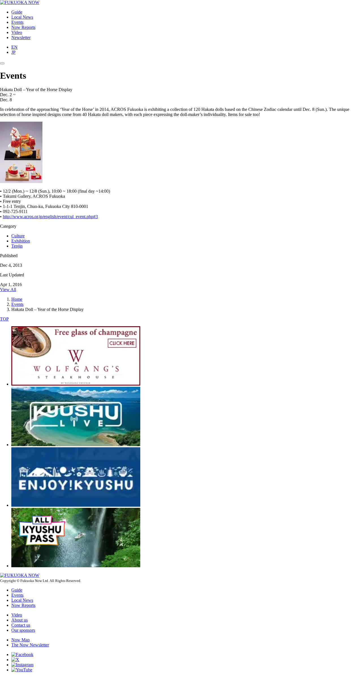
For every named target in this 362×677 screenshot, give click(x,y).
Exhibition (20, 240)
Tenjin (17, 246)
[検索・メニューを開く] (2, 63)
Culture (18, 235)
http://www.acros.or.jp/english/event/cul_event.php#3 (50, 216)
